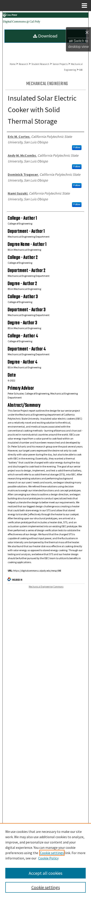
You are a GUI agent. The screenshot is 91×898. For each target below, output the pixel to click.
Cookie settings (52, 853)
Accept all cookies (45, 873)
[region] (45, 860)
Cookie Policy (48, 858)
